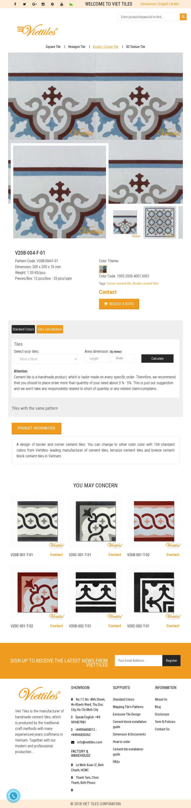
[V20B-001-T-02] (153, 521)
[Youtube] (61, 4)
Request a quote (121, 304)
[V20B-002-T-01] (95, 593)
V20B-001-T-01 (22, 555)
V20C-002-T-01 (138, 626)
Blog (158, 707)
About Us (161, 699)
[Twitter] (24, 4)
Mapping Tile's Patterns (128, 707)
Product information (36, 428)
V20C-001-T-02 (22, 626)
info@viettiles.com (89, 742)
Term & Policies (165, 722)
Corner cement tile (119, 283)
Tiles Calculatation (50, 329)
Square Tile (53, 47)
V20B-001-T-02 (138, 555)
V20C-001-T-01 (80, 555)
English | (165, 4)
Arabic (175, 4)
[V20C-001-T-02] (37, 593)
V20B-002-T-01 (80, 626)
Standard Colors (23, 329)
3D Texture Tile (135, 47)
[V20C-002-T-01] (153, 593)
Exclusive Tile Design (126, 714)
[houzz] (71, 4)
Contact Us (162, 729)
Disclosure (162, 714)
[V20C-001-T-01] (95, 521)
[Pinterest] (52, 4)
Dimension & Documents (129, 734)
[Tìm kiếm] (183, 16)
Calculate (157, 358)
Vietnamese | (149, 4)
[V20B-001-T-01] (37, 521)
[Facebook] (15, 4)
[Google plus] (33, 4)
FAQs (116, 762)
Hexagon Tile (76, 47)
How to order (121, 742)
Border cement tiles (146, 283)
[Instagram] (43, 4)
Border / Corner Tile (105, 47)
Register (171, 660)
